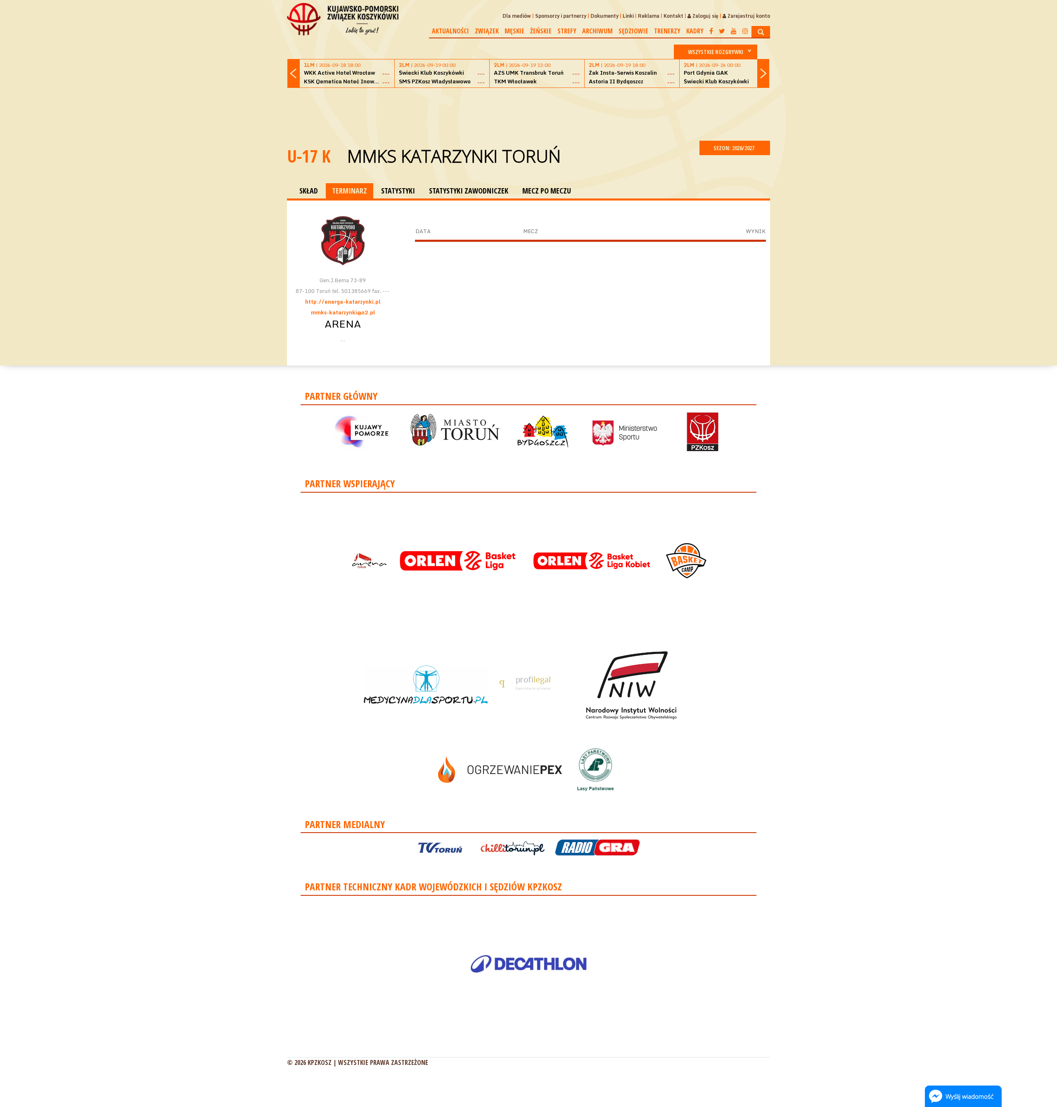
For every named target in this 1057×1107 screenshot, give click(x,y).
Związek (487, 30)
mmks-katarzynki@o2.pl (343, 312)
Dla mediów (516, 16)
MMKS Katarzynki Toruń (454, 156)
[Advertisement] (528, 113)
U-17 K (309, 156)
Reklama (648, 16)
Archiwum (597, 30)
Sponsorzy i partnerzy (560, 16)
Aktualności (450, 30)
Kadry (695, 30)
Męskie (514, 30)
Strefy (566, 30)
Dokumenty (604, 16)
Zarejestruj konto (748, 16)
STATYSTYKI (398, 191)
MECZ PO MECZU (546, 191)
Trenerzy (667, 30)
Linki (628, 16)
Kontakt (673, 16)
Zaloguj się (704, 16)
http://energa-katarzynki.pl (342, 301)
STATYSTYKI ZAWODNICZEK (468, 191)
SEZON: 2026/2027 (734, 148)
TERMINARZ (349, 191)
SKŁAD (308, 191)
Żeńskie (541, 30)
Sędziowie (633, 30)
